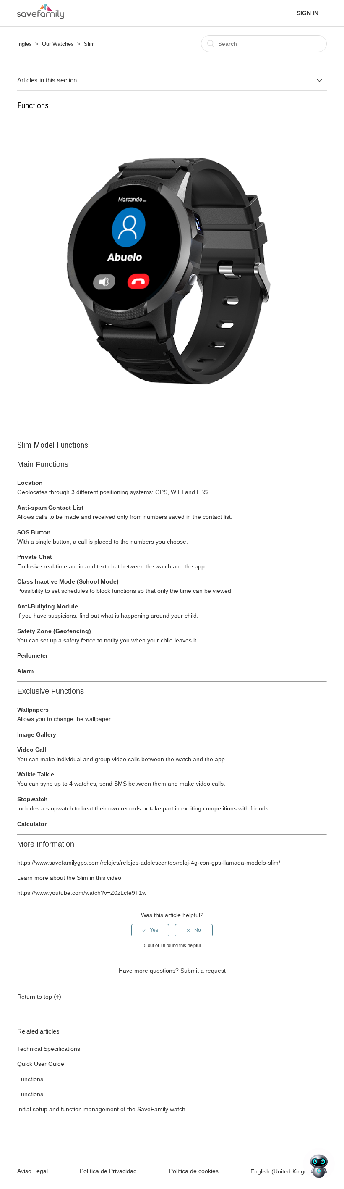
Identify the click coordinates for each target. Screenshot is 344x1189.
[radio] (150, 930)
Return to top (34, 996)
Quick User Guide (40, 1063)
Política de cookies (194, 1171)
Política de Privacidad (108, 1171)
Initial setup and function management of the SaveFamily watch (101, 1109)
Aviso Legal (32, 1171)
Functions (30, 1079)
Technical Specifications (48, 1048)
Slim (89, 44)
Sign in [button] (307, 13)
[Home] (40, 17)
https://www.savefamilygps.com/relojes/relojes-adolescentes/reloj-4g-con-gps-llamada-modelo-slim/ (148, 862)
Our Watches (58, 44)
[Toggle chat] (319, 1164)
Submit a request (203, 970)
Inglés (24, 44)
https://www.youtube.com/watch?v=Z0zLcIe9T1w (81, 892)
